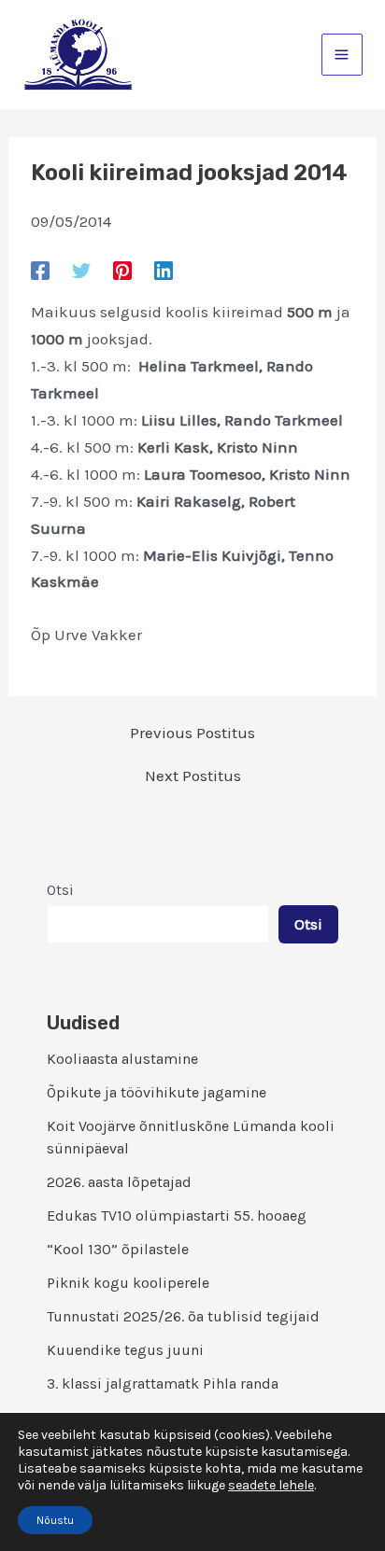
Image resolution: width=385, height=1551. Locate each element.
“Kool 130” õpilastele (118, 1249)
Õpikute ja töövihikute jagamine (156, 1092)
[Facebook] (40, 269)
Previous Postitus (192, 733)
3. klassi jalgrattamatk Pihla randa (162, 1383)
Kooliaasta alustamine (122, 1059)
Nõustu (55, 1520)
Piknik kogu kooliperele (128, 1283)
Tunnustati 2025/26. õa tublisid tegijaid (183, 1316)
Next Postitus (193, 776)
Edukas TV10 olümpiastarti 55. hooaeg (177, 1215)
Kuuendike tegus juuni (125, 1350)
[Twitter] (81, 269)
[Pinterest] (122, 269)
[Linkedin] (163, 269)
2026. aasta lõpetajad (119, 1182)
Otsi (60, 890)
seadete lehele (271, 1485)
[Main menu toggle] (342, 55)
